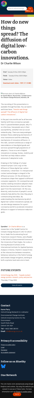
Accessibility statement (8, 352)
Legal (2, 347)
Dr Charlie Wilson (15, 226)
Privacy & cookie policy (8, 345)
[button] (29, 10)
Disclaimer (4, 350)
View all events (17, 285)
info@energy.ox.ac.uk (14, 331)
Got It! (17, 394)
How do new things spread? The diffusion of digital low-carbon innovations (14, 112)
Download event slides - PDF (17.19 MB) (17, 83)
